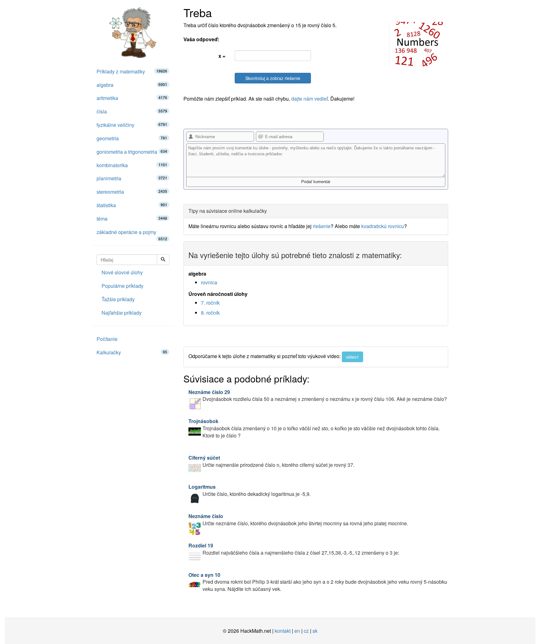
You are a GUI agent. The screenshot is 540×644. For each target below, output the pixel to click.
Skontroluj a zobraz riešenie (272, 78)
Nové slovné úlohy (122, 272)
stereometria (132, 191)
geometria (132, 138)
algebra (132, 84)
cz (306, 630)
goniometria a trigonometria (132, 151)
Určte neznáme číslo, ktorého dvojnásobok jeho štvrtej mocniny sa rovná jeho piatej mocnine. (298, 519)
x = (221, 55)
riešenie (322, 226)
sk (315, 630)
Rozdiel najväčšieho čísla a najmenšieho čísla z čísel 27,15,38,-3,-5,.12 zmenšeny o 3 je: (293, 549)
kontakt (283, 630)
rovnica (209, 282)
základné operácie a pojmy (132, 233)
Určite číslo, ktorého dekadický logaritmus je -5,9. (249, 490)
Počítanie (107, 338)
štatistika (132, 205)
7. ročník (210, 302)
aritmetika (132, 98)
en (297, 630)
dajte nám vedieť (309, 98)
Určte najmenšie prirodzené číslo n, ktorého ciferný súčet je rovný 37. (271, 461)
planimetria (132, 178)
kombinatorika (132, 165)
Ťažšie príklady (118, 299)
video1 (352, 357)
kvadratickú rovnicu (382, 226)
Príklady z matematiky (132, 71)
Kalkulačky (132, 352)
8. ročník (210, 312)
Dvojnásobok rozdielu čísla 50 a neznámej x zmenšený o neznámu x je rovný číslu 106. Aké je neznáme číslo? (317, 395)
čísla (132, 111)
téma (132, 218)
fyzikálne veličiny (132, 124)
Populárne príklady (122, 285)
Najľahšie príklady (122, 312)
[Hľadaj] (163, 259)
